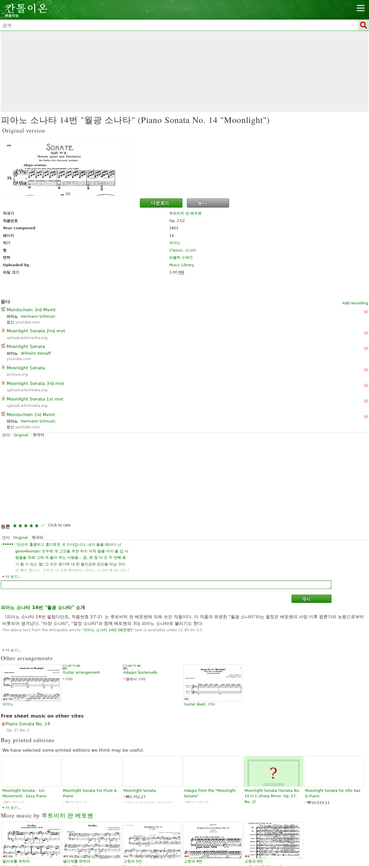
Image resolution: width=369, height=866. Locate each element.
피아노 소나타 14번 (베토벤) (108, 630)
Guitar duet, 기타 (199, 704)
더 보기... (13, 576)
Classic (175, 250)
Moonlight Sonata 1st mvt (35, 399)
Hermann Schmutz (38, 316)
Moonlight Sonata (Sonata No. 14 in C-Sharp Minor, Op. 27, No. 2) (272, 796)
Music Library (181, 265)
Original (21, 435)
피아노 (174, 243)
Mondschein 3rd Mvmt (31, 309)
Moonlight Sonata (26, 346)
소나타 (190, 250)
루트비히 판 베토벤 (185, 213)
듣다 (202, 203)
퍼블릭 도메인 (181, 257)
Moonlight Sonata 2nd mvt (36, 331)
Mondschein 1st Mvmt (31, 414)
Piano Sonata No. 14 (28, 724)
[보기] (184, 166)
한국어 (38, 435)
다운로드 (160, 203)
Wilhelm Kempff (36, 353)
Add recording (355, 303)
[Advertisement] (184, 71)
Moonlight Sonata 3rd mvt (35, 383)
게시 (306, 598)
